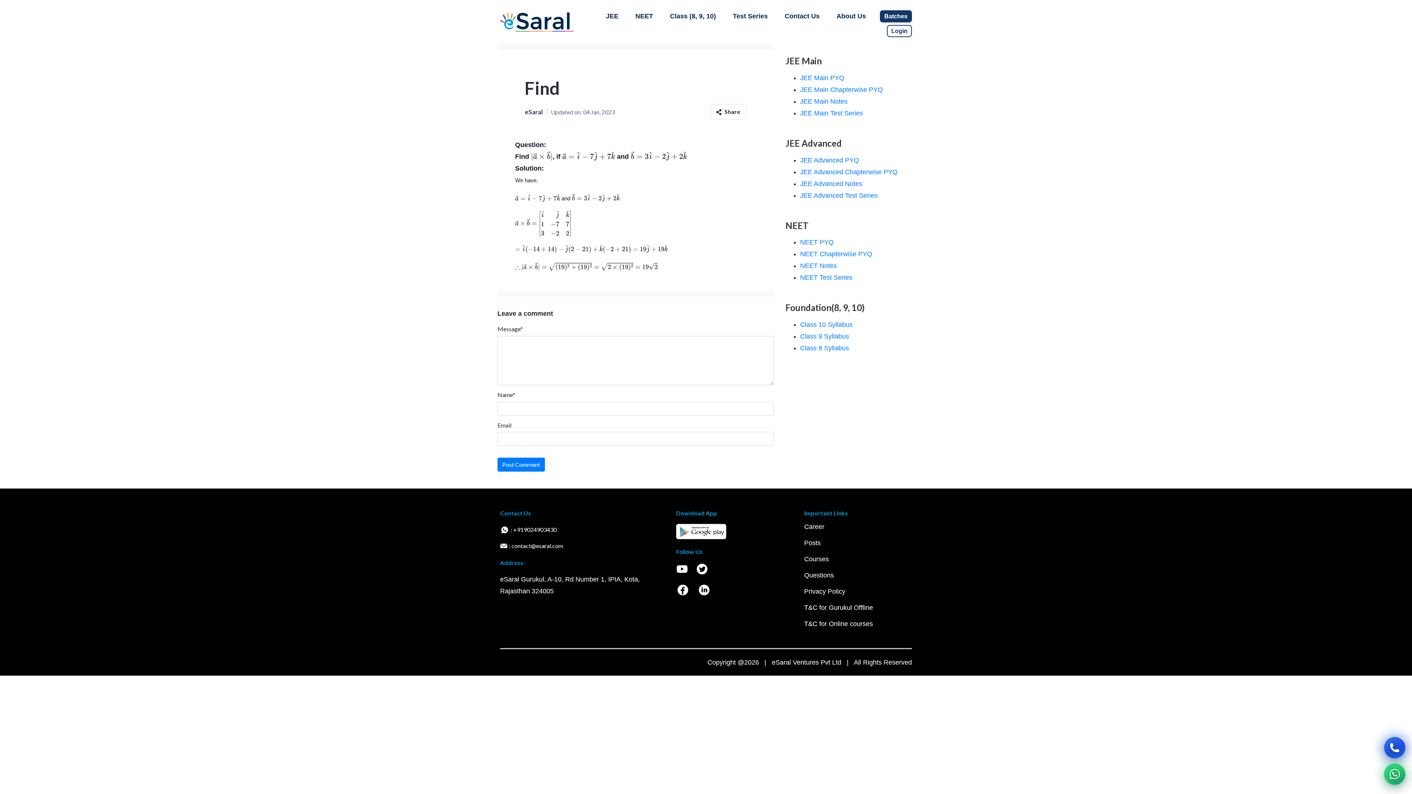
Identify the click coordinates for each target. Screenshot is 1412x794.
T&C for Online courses (838, 623)
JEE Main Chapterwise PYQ (841, 89)
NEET (644, 16)
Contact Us (802, 16)
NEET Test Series (826, 277)
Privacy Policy (824, 591)
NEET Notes (818, 265)
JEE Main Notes (824, 101)
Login (899, 31)
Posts (812, 543)
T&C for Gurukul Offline (838, 607)
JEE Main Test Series (831, 113)
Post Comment (521, 464)
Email (504, 425)
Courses (816, 559)
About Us (851, 16)
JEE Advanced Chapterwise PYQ (849, 172)
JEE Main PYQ (822, 78)
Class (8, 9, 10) (693, 16)
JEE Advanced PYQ (829, 160)
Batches (896, 16)
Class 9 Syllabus (824, 336)
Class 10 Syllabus (826, 324)
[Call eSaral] (1394, 747)
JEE (612, 16)
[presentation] (542, 156)
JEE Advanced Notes (831, 183)
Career (814, 526)
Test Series (750, 16)
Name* (506, 394)
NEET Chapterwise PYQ (836, 254)
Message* (510, 328)
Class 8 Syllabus (824, 348)
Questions (819, 575)
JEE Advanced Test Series (839, 195)
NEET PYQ (817, 242)
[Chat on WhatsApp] (1394, 774)
